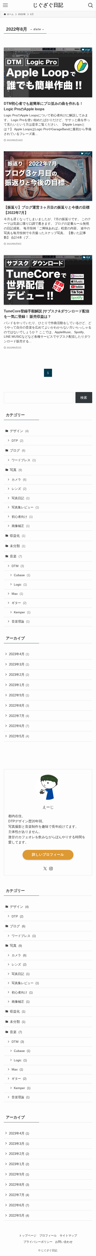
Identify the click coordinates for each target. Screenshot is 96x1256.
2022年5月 (19, 736)
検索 (83, 397)
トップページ (27, 1235)
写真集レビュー (25, 507)
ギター (19, 603)
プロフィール (48, 1235)
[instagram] (51, 868)
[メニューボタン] (5, 5)
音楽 (16, 556)
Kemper (22, 612)
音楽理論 (20, 621)
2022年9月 (19, 695)
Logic (20, 584)
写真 (16, 470)
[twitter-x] (45, 868)
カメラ (19, 479)
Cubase (22, 575)
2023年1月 (19, 685)
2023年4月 (19, 654)
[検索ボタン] (90, 5)
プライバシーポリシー (37, 1241)
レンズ (19, 488)
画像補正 (20, 526)
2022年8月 (19, 705)
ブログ (17, 450)
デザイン (19, 431)
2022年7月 (19, 716)
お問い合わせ (64, 1241)
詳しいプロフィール (48, 854)
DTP (17, 440)
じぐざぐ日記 (48, 5)
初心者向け (22, 516)
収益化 (17, 535)
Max (17, 593)
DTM (18, 566)
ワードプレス (24, 460)
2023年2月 (19, 674)
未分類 (17, 546)
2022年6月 (19, 726)
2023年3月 (19, 664)
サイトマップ (68, 1235)
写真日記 (20, 498)
